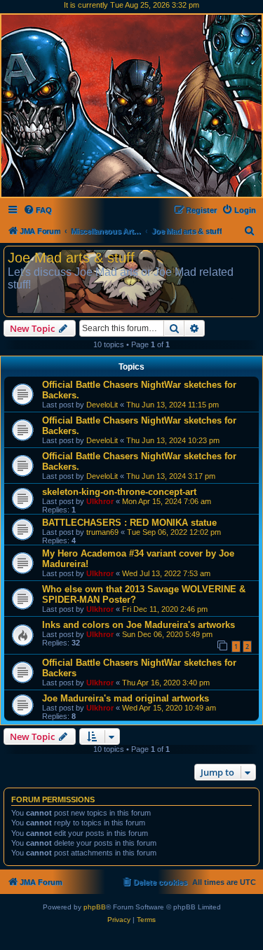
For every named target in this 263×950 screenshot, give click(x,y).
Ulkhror (100, 501)
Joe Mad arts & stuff (71, 257)
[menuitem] (37, 210)
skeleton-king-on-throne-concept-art (119, 492)
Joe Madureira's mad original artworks (125, 698)
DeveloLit (102, 404)
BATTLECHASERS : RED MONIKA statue (129, 522)
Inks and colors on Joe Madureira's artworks (138, 625)
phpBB (94, 907)
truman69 (102, 532)
